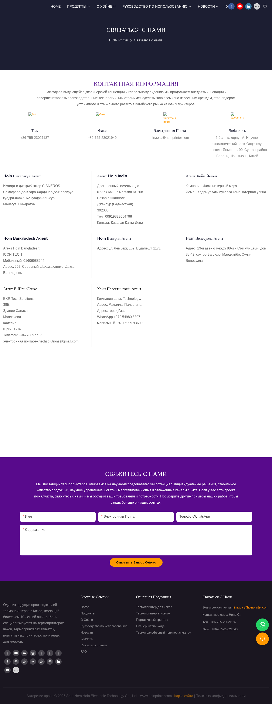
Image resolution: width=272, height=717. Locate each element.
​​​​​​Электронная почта (170, 130)
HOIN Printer (118, 40)
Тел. (34, 130)
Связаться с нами (148, 40)
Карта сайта (183, 696)
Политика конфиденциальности (221, 696)
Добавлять (237, 130)
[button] (226, 6)
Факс (102, 130)
